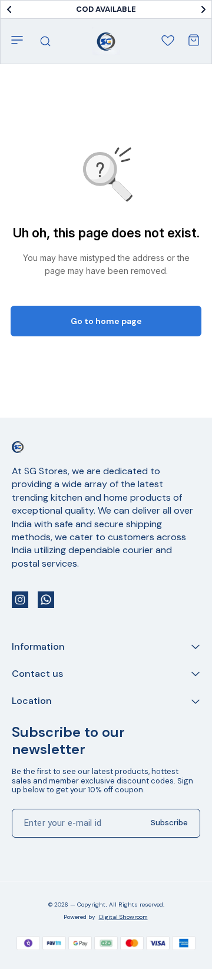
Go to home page (106, 321)
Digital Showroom (123, 917)
